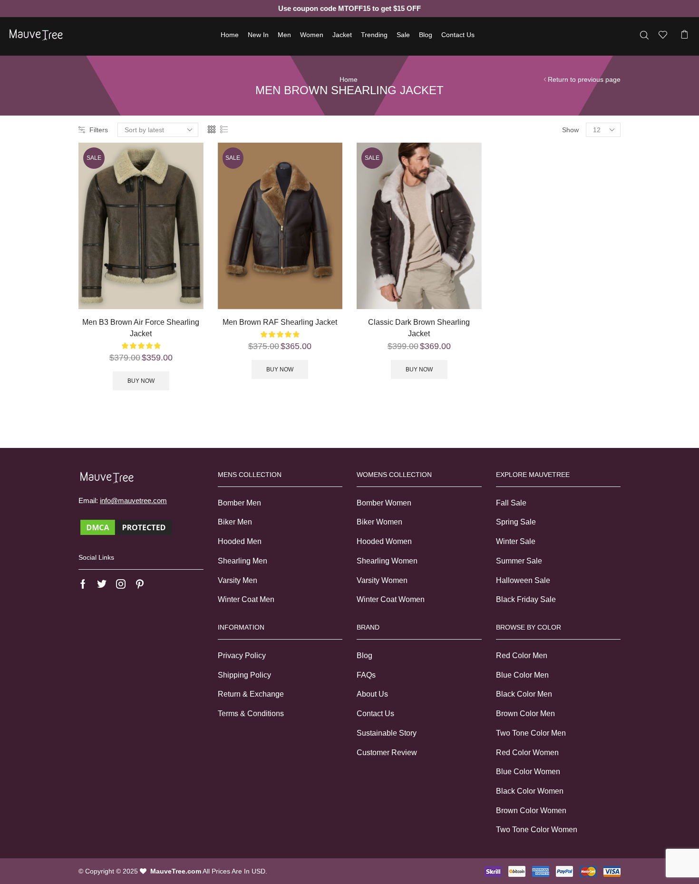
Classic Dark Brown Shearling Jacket (419, 328)
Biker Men (235, 522)
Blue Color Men (522, 675)
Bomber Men (239, 503)
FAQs (366, 675)
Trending (374, 35)
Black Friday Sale (526, 599)
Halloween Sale (523, 580)
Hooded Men (240, 541)
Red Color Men (521, 655)
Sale (403, 35)
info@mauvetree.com (133, 500)
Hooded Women (384, 541)
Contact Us (458, 35)
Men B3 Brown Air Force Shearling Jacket (140, 328)
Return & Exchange (251, 694)
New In (258, 35)
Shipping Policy (244, 675)
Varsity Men (237, 580)
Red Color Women (527, 752)
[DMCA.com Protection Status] (126, 527)
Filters (98, 130)
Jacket (342, 35)
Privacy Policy (242, 655)
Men (284, 35)
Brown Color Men (525, 713)
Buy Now (141, 381)
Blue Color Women (528, 771)
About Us (372, 694)
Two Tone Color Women (536, 830)
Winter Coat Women (391, 599)
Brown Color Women (531, 810)
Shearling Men (242, 561)
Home (230, 35)
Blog (425, 35)
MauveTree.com (175, 871)
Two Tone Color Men (531, 733)
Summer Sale (519, 561)
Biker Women (379, 522)
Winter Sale (515, 541)
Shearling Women (387, 561)
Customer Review (387, 752)
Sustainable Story (387, 733)
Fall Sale (511, 503)
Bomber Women (384, 503)
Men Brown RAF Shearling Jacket (280, 322)
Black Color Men (524, 694)
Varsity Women (382, 580)
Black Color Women (529, 791)
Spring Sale (516, 522)
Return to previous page (584, 79)
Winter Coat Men (246, 599)
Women (311, 35)
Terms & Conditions (251, 713)
